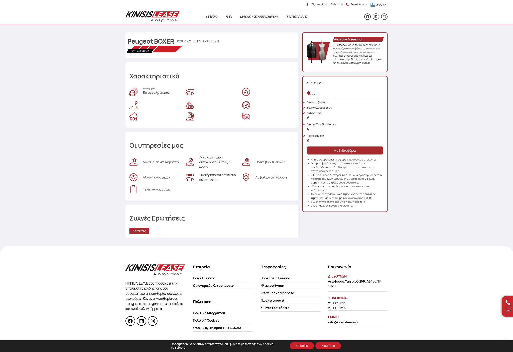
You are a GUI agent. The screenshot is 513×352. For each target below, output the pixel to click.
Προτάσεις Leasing (275, 278)
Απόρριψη (328, 346)
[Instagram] (384, 16)
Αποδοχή (302, 346)
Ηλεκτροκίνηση (272, 285)
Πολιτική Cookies (206, 320)
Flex (229, 16)
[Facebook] (367, 16)
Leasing (211, 16)
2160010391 (337, 303)
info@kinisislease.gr (343, 322)
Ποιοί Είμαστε (204, 278)
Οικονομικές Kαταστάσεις (213, 285)
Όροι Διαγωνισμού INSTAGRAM (217, 328)
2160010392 (337, 308)
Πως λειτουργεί (272, 300)
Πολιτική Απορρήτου (209, 313)
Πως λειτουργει (296, 16)
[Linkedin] (376, 16)
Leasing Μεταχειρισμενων (258, 16)
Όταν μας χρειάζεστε (277, 293)
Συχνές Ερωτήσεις (275, 308)
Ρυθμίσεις (178, 347)
